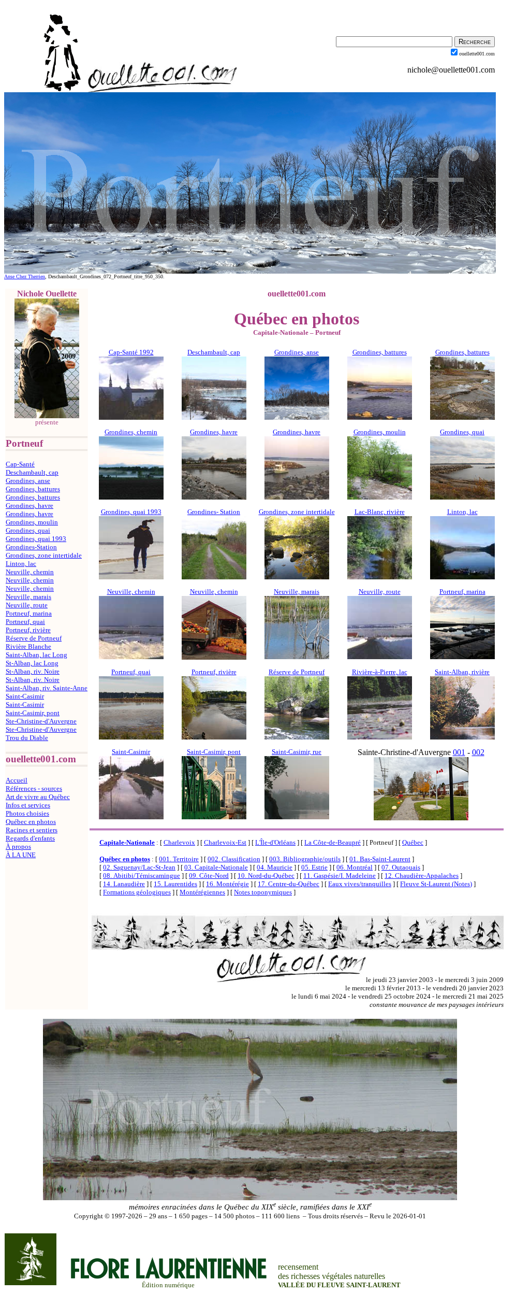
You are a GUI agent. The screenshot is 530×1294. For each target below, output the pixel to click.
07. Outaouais (400, 867)
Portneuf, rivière (28, 630)
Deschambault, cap (32, 472)
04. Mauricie (274, 867)
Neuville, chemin (30, 572)
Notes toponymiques (263, 892)
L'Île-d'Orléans (275, 842)
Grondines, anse (28, 481)
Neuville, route (27, 605)
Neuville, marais (28, 597)
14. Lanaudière (124, 884)
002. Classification (234, 859)
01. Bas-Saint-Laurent (379, 859)
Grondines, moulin (32, 522)
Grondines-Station (31, 547)
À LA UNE (21, 855)
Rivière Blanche (28, 646)
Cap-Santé (20, 464)
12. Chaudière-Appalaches (422, 875)
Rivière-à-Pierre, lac (379, 672)
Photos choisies (27, 813)
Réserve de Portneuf (34, 638)
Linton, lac (21, 563)
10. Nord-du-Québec (266, 875)
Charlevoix (179, 842)
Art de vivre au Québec (38, 797)
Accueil (16, 780)
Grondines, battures (33, 489)
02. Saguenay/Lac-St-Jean (139, 867)
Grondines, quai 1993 (36, 539)
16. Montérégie (227, 884)
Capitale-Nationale (127, 842)
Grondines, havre (29, 505)
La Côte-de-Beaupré (332, 842)
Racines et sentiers (31, 830)
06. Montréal (354, 867)
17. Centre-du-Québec (288, 884)
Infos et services (28, 805)
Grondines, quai (28, 530)
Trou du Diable (27, 738)
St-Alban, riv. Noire (33, 671)
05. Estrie (314, 867)
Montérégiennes (202, 892)
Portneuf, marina (29, 613)
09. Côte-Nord (209, 875)
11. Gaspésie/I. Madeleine (339, 875)
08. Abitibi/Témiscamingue (141, 875)
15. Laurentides (175, 884)
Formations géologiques (137, 892)
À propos (18, 846)
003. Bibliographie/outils (305, 859)
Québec (412, 842)
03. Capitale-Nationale (216, 867)
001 (459, 752)
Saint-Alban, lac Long (36, 655)
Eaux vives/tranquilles (359, 884)
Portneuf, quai (25, 621)
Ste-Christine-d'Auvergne (41, 721)
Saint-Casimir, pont (33, 713)
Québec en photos (31, 822)
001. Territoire (179, 859)
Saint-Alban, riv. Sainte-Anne (46, 688)
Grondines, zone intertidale (44, 555)
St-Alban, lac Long (32, 663)
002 (478, 752)
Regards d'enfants (30, 838)
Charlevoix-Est (225, 842)
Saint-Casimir (25, 696)
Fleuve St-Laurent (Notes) (436, 884)
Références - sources (34, 788)
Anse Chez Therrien (24, 276)
